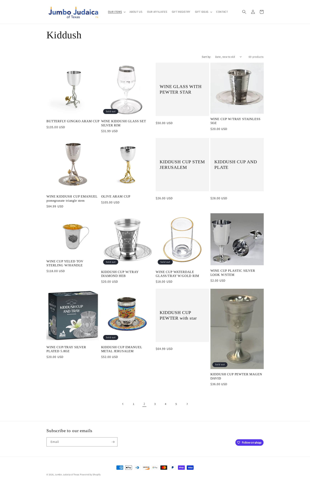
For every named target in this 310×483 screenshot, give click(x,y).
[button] (116, 12)
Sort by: (206, 56)
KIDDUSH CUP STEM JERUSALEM (182, 164)
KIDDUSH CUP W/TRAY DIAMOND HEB (119, 274)
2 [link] (144, 404)
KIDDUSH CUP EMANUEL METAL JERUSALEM (121, 349)
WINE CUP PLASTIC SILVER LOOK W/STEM (232, 272)
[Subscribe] (113, 442)
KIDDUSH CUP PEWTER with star (178, 315)
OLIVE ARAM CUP (116, 196)
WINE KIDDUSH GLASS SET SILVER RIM (123, 123)
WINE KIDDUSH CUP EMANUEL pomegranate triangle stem (71, 198)
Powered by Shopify (90, 474)
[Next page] (187, 403)
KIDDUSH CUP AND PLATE (235, 164)
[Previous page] (123, 403)
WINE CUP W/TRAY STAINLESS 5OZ (235, 121)
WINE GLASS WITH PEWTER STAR (181, 89)
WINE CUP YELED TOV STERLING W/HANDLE (64, 263)
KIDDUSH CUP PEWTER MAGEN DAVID (236, 376)
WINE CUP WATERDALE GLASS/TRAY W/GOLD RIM (177, 274)
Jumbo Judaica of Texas (67, 474)
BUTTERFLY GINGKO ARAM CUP (73, 121)
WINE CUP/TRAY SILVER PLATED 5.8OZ (66, 349)
